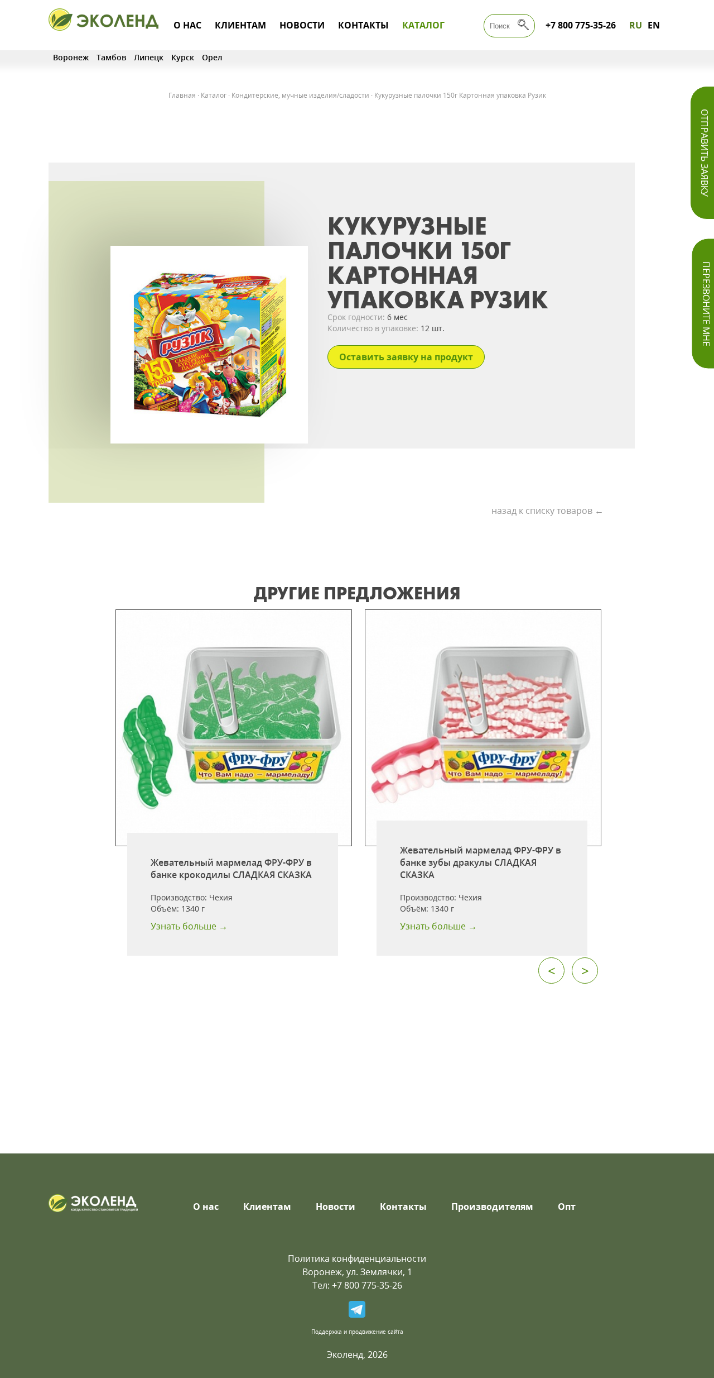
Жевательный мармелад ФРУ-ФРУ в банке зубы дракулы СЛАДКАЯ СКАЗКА (480, 862)
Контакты (363, 25)
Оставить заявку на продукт (406, 357)
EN (654, 25)
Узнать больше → (189, 926)
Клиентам (240, 25)
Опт (567, 1206)
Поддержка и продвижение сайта (357, 1332)
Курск (182, 57)
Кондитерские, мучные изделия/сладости (300, 95)
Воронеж (71, 57)
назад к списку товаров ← (547, 510)
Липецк (148, 57)
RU (635, 25)
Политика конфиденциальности (357, 1258)
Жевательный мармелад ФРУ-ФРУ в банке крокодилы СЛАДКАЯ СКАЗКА (231, 868)
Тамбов (111, 57)
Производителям (492, 1206)
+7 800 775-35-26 (581, 25)
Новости (302, 25)
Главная (182, 95)
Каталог (423, 25)
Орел (212, 57)
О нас (187, 25)
